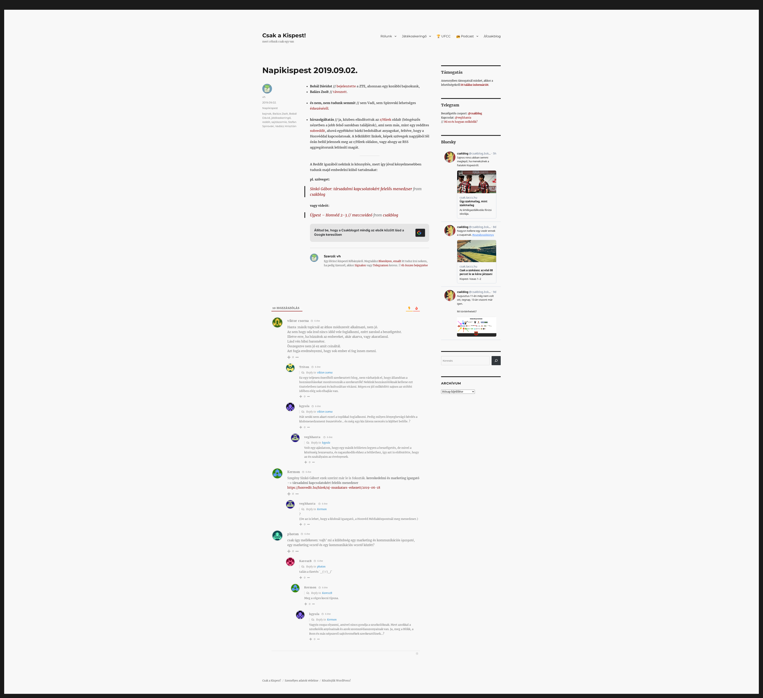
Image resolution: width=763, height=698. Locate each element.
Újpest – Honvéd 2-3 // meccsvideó (341, 215)
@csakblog (475, 113)
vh (263, 96)
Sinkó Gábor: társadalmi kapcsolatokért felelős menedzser (361, 188)
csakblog (317, 194)
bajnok (266, 113)
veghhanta (312, 437)
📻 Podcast (465, 36)
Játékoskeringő (414, 36)
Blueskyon (385, 261)
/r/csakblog (492, 36)
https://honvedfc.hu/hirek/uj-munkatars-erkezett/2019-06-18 (333, 487)
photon (321, 566)
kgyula (326, 442)
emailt (397, 261)
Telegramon (380, 265)
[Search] (496, 360)
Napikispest (270, 108)
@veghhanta (463, 117)
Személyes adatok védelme (301, 680)
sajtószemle (279, 122)
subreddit (317, 131)
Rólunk (386, 36)
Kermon (322, 509)
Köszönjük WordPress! (336, 680)
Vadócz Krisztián (285, 126)
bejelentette (346, 86)
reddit (266, 122)
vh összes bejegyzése (414, 265)
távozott (340, 92)
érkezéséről (319, 108)
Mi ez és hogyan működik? (460, 122)
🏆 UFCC (444, 36)
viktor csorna (325, 372)
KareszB (327, 593)
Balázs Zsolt (280, 113)
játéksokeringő (281, 117)
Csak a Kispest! (284, 35)
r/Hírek (385, 120)
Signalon (360, 265)
